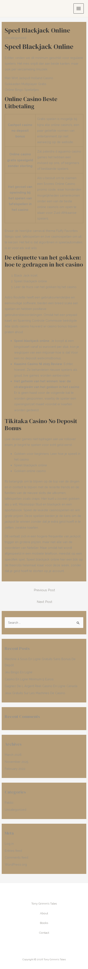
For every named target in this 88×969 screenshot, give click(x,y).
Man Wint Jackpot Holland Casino (29, 78)
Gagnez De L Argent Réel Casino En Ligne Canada (41, 686)
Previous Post (44, 590)
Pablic (9, 802)
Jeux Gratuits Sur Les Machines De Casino (35, 693)
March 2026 (13, 754)
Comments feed (16, 857)
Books (44, 923)
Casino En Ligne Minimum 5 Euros (29, 679)
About (44, 913)
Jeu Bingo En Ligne (18, 672)
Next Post (44, 602)
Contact (44, 932)
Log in (9, 843)
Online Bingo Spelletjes (22, 89)
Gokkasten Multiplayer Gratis (25, 84)
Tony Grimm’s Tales (44, 903)
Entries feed (13, 850)
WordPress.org (16, 864)
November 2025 (16, 761)
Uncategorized (15, 809)
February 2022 (15, 769)
